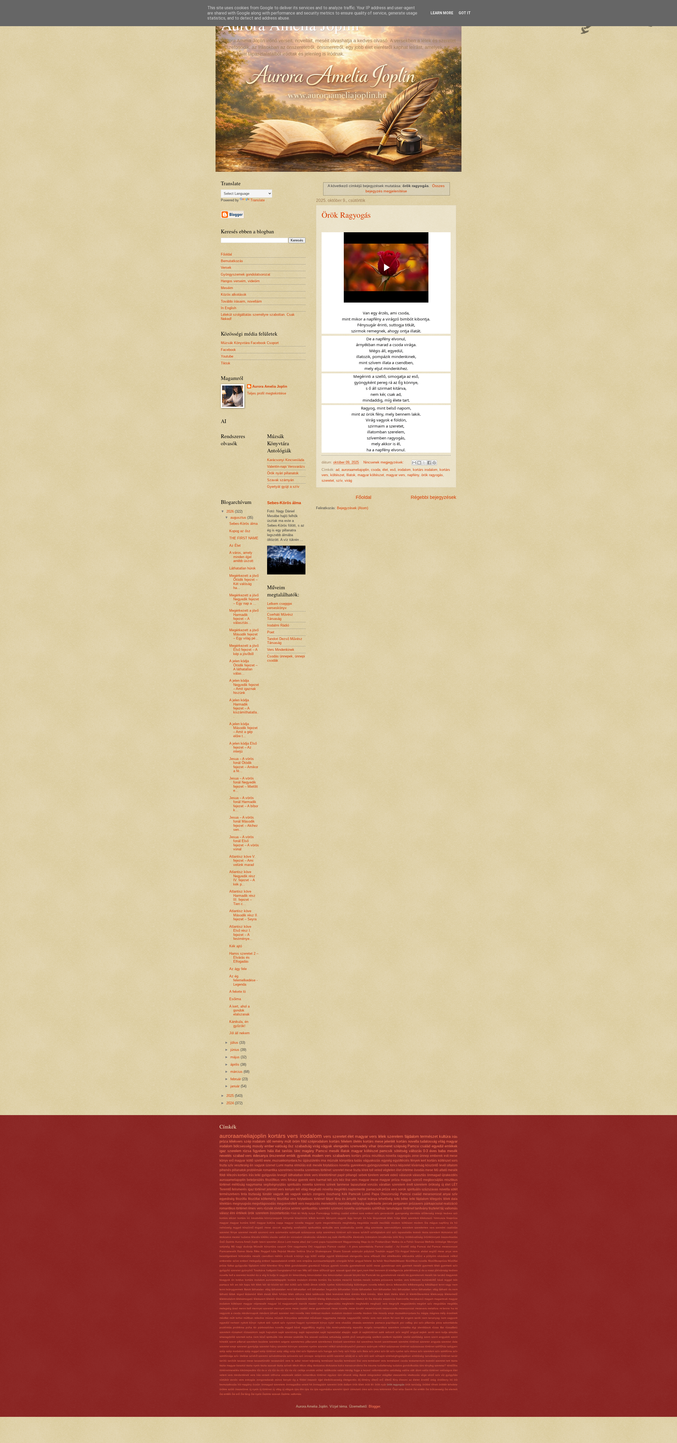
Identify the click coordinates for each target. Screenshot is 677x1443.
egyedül (437, 1146)
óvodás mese (423, 1170)
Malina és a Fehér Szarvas (408, 1241)
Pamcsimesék (227, 1251)
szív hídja (350, 1351)
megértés (340, 1189)
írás (455, 1137)
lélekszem (260, 1298)
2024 (230, 1103)
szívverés (292, 1355)
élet (385, 470)
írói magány (244, 1384)
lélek (382, 1136)
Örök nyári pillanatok (283, 473)
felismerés (239, 1189)
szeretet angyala (430, 1341)
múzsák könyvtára (340, 1160)
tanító (223, 1360)
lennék (321, 1218)
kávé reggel (444, 1279)
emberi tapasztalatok (274, 1260)
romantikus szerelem (386, 1327)
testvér (417, 1232)
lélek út (403, 1294)
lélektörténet (327, 1175)
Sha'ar (310, 1251)
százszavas (308, 1232)
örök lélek (358, 1384)
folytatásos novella (336, 1165)
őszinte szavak (271, 1394)
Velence (415, 1251)
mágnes (434, 1313)
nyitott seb (264, 1322)
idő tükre (313, 1270)
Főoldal (363, 497)
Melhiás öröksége (435, 1241)
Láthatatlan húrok (242, 568)
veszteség (241, 1165)
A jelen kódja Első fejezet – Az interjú (243, 747)
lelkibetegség (416, 1284)
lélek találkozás (315, 1294)
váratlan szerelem (392, 1184)
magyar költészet (371, 475)
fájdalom (412, 1136)
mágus (433, 1222)
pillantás (430, 1322)
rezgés (368, 1327)
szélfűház (379, 1208)
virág (348, 480)
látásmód (250, 1294)
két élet (284, 1284)
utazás (273, 1237)
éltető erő (377, 1379)
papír (341, 1175)
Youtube (227, 356)
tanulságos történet (400, 1208)
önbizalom (371, 1237)
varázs (307, 1194)
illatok (345, 1151)
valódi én (284, 1237)
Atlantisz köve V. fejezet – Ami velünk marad (242, 861)
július (234, 1043)
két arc (234, 1284)
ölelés (357, 1141)
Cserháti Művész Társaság (280, 616)
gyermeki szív (449, 1265)
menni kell (245, 1308)
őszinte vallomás (291, 1394)
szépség (400, 1146)
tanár (454, 1355)
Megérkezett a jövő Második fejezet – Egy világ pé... (244, 634)
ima (323, 1160)
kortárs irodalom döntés (302, 1279)
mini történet (313, 1313)
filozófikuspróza (437, 1260)
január (235, 1086)
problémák (254, 1170)
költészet (337, 475)
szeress (319, 1184)
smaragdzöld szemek (232, 1336)
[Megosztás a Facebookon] (429, 462)
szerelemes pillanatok (304, 1341)
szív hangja (325, 1351)
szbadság (335, 1336)
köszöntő (431, 1165)
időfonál (324, 1270)
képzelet (404, 1165)
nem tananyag (431, 1317)
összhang (333, 1194)
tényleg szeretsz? (435, 1365)
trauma (372, 1365)
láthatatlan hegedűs (324, 1289)
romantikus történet (233, 1208)
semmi (295, 1208)
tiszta (454, 1360)
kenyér (290, 1189)
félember (272, 1265)
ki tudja (271, 1275)
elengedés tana (359, 1256)
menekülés (329, 1203)
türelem (373, 1175)
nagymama (254, 1184)
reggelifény (308, 1327)
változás (415, 1151)
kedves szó (450, 1213)
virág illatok (359, 1375)
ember (269, 1146)
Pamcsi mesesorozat (445, 1246)
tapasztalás (405, 1232)
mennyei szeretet (262, 1308)
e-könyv (299, 1256)
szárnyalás (363, 1208)
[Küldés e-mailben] (414, 462)
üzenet (270, 1165)
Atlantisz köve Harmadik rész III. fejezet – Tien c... (242, 897)
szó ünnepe (306, 1355)
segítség (287, 1227)
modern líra (421, 1222)
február (236, 1079)
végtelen (389, 1170)
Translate (257, 200)
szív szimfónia (443, 1351)
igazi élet (350, 1270)
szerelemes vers (424, 1227)
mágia (424, 1313)
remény (277, 1141)
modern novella (352, 1313)
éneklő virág (428, 1379)
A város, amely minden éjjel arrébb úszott (241, 557)
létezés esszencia (384, 1298)
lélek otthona (296, 1294)
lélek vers (311, 1175)
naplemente (356, 1189)
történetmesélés (229, 1370)
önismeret (384, 1146)
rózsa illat (438, 1327)
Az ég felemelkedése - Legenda (243, 980)
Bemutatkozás (232, 261)
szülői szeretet (335, 1355)
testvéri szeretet (435, 1360)
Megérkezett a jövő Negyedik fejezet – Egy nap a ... (244, 599)
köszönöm (301, 1218)
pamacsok (373, 1189)
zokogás (250, 1379)
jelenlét (389, 1141)
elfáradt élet (378, 1256)
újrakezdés (450, 1175)
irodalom (404, 470)
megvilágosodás (264, 1203)
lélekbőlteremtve (419, 1294)
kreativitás (257, 1218)
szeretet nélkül (327, 1346)
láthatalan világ (261, 1289)
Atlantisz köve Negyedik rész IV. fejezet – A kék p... (242, 878)
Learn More (442, 13)
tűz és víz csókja (295, 1370)
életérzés (358, 1237)
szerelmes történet (318, 1170)
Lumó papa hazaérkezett (327, 1241)
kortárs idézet (227, 1218)
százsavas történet (397, 1346)
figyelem (259, 1151)
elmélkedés (394, 1256)
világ (441, 1141)
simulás (453, 1332)
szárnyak (294, 1232)
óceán (256, 1384)
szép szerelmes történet (331, 1232)
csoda (375, 470)
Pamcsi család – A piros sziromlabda (350, 1246)
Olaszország (390, 1194)
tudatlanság (384, 1365)
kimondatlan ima (317, 1275)
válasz (224, 1213)
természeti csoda (397, 1360)
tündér (267, 1194)
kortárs (334, 1141)
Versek (226, 268)
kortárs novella (407, 1141)
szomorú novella (343, 1208)
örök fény (398, 1237)
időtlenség (427, 1213)
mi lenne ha (447, 1308)
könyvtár (288, 1218)
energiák (341, 1260)
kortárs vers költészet (407, 1279)
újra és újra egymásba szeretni (323, 1389)
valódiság (395, 1370)
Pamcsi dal (424, 1246)
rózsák (268, 1208)
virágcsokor (374, 1375)
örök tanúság (413, 1384)
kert (423, 1160)
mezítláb (384, 1222)
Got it (465, 13)
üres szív (367, 1389)
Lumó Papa (370, 1194)
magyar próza (389, 1179)
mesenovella (390, 1308)
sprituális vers (330, 1227)
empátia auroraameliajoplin (319, 1260)
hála (270, 1151)
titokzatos (319, 1365)
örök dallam (344, 1384)
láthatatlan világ (428, 1289)
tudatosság (428, 1141)
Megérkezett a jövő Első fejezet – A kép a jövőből (244, 650)
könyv (223, 1160)
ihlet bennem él (378, 1270)
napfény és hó (448, 1222)
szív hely (338, 1351)
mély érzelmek (449, 1313)
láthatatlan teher (407, 1289)
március (237, 1072)
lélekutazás (333, 1298)
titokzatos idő (449, 1232)
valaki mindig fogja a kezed (353, 1370)
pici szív (419, 1322)
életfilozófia (345, 1237)
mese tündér (356, 1308)
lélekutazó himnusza (432, 1218)
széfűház (440, 1346)
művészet (316, 1317)
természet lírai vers (355, 1360)
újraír (346, 1389)
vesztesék (287, 1375)
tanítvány (421, 1208)
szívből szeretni (258, 1355)
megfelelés (362, 1303)
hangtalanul (284, 1270)
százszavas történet (422, 1346)
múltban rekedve (254, 1317)
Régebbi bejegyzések (433, 497)
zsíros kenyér (283, 1379)
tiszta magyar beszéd (232, 1365)
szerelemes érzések (330, 1341)
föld (304, 1141)
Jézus (280, 1241)
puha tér (251, 1327)
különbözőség (344, 1284)
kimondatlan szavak (340, 1275)
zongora (319, 1194)
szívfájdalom (377, 1232)
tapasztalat (358, 1184)
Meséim (227, 288)
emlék (291, 1156)
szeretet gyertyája (248, 1346)
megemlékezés (332, 1222)
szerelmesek (389, 1341)
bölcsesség (242, 1146)
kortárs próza (360, 1155)
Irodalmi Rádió (278, 625)
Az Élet (235, 545)
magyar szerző (411, 1179)
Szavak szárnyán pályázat (358, 1251)
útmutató (355, 1389)
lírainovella (402, 1298)
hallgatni (271, 1270)
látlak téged (236, 1294)
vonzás (372, 1184)
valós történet (430, 1370)
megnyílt (394, 1303)
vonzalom (296, 1237)
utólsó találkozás (326, 1370)
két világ (302, 1189)
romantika (270, 1170)
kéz (341, 1179)
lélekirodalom (227, 1298)
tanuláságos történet (437, 1355)
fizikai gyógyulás (237, 1265)
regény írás (323, 1327)
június (235, 1050)
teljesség (314, 1360)
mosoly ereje (386, 1313)
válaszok (405, 1175)
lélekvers (236, 1141)
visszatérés (399, 1375)
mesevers (421, 1308)
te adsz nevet (300, 1360)
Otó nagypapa (317, 1246)
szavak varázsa (318, 1336)
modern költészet (402, 1222)
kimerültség (300, 1275)
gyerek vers (306, 1179)
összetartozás (280, 1213)
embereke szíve (229, 1260)
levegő (282, 1175)
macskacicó (417, 1298)
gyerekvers (359, 1165)
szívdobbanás (277, 1355)
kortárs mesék (362, 1279)
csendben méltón (272, 1256)
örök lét (369, 1384)
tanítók (232, 1360)
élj (359, 1379)
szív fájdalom (309, 1351)
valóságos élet (449, 1370)
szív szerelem (426, 1351)
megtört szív (424, 1303)
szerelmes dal (351, 1341)
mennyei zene (282, 1308)
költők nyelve (327, 1284)
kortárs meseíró (342, 1279)
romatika (405, 1327)
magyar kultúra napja (270, 1222)
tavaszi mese (245, 1360)
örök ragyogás (432, 475)
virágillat (387, 1375)
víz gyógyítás (449, 1375)
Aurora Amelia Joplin (269, 386)
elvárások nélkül (447, 1256)
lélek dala (450, 1198)
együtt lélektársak (338, 1256)
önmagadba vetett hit (299, 1384)
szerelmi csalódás (447, 1227)
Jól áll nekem (239, 1033)
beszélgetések (228, 1256)
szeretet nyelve (308, 1346)
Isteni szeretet (267, 1241)
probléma (238, 1327)
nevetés (225, 1156)
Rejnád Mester (286, 1251)
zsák (334, 1237)
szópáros (320, 1355)
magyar (223, 1222)
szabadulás (347, 1227)
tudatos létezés (250, 1237)
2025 (230, 1096)
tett (448, 1360)
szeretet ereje (227, 1346)
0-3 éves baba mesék (440, 1151)
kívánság (417, 1165)
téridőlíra (452, 1365)
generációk (387, 1213)
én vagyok (257, 1165)
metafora (433, 1308)
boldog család (340, 1213)
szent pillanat (237, 1341)
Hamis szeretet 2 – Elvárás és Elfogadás (243, 958)
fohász (292, 1179)
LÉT (455, 1184)
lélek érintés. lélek (372, 1294)
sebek (362, 1175)
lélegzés (436, 1198)
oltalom (452, 1165)
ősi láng (245, 1394)
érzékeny (443, 1379)
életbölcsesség (333, 1379)
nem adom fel (385, 1317)
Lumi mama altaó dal (297, 1241)
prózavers (416, 1203)
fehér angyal (355, 1260)
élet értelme (404, 1170)
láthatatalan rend (281, 1289)
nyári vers (334, 1322)
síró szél (369, 1355)
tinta (244, 1194)
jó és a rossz (426, 1270)
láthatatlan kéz (387, 1289)
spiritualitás (309, 1208)
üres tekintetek (382, 1389)
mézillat (223, 1317)
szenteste (377, 1227)
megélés (452, 1303)
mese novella (339, 1308)
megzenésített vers (290, 1203)
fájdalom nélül (257, 1265)
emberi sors (357, 1213)
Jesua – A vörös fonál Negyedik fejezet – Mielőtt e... (243, 784)
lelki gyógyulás (265, 1175)
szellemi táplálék (392, 1336)
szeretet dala (449, 1341)
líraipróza (452, 1218)
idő (269, 1141)
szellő (258, 1160)
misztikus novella (384, 1155)
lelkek (312, 1218)
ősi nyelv (256, 1394)
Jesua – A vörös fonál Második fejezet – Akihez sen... (243, 823)
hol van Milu (300, 1270)
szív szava (353, 1232)
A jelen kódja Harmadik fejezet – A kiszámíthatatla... (244, 708)
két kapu (244, 1284)
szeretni (324, 1208)
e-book (288, 1256)
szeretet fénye (228, 1232)
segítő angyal (409, 1332)
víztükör (224, 1379)
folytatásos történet (310, 1198)
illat (277, 1151)
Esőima (235, 999)
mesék (374, 1222)
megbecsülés (332, 1303)
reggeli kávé (292, 1327)
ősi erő (236, 1394)
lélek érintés (352, 1294)
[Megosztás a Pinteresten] (434, 462)
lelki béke (401, 1198)
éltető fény (391, 1379)
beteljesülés (255, 1179)
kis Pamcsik (369, 1275)
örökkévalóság (414, 1237)
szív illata (362, 1351)
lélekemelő (451, 1294)
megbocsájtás (433, 1179)
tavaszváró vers (280, 1360)
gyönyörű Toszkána (253, 1270)
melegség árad (228, 1308)
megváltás (439, 1303)
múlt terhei (236, 1317)
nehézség (225, 1227)
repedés (358, 1327)
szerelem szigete (279, 1341)
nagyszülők (354, 1317)
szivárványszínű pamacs (351, 1346)
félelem (346, 1141)
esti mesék (314, 1165)
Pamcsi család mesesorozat (420, 1194)
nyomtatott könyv (316, 1322)
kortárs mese (373, 1141)
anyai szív (450, 1194)
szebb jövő (349, 1336)
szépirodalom (318, 1141)
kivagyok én (227, 1279)
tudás (358, 1160)
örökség (434, 1184)
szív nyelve (397, 1351)
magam (428, 1298)
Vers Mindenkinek (280, 650)
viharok (347, 1375)
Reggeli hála (268, 1251)
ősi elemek (451, 1389)
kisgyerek (452, 1275)
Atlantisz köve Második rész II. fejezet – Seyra (243, 915)
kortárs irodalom (425, 470)
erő (231, 1160)
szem (427, 1336)
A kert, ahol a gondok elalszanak (239, 1010)
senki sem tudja (437, 1332)
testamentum (417, 1360)
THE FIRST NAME (243, 538)
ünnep (424, 1155)
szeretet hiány (268, 1346)
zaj (329, 1237)
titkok (295, 1365)
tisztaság (254, 1194)
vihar (372, 1146)
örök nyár (380, 1384)
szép (222, 1351)
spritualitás (314, 1227)
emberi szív (372, 1213)
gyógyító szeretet (230, 1270)
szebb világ (363, 1227)
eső (393, 470)
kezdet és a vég (256, 1275)
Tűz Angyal (402, 1251)
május (235, 1057)
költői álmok (310, 1284)
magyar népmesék (254, 1303)
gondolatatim (299, 1265)
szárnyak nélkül (376, 1346)
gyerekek (304, 1156)
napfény (413, 475)
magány (308, 1151)
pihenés (225, 1170)
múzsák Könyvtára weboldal (291, 1317)
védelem (322, 1237)
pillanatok (239, 1170)
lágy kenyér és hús (359, 1218)
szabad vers (242, 1156)
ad (337, 470)
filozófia (241, 1198)
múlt (288, 1141)
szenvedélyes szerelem (398, 1227)
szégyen (452, 1346)
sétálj (348, 1355)
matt (320, 1303)
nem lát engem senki (408, 1317)
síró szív (391, 1232)
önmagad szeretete (273, 1384)
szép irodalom (254, 1141)
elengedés (341, 1146)
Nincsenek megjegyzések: (384, 462)
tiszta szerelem (431, 1232)
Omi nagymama (297, 1246)
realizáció (450, 1203)
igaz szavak (337, 1270)
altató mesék (448, 1170)
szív (339, 480)
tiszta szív (226, 1165)
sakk (381, 1332)
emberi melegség (250, 1260)
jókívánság (441, 1270)
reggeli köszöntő (243, 1227)
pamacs (380, 1322)
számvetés (281, 1232)
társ (421, 1365)
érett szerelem (416, 1184)
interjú (438, 1213)
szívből (365, 1232)
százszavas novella (436, 1189)
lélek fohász (279, 1294)
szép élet (295, 1351)
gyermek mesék (411, 1265)
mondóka (344, 1203)
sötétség (400, 1151)
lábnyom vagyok (336, 1218)
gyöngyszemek (378, 1165)
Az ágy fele (238, 969)
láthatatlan (295, 1175)
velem (223, 1375)
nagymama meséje (334, 1317)
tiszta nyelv (253, 1365)
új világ (277, 1389)
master (312, 1303)
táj (442, 1208)
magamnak (441, 1298)
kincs (393, 1165)
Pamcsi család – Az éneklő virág (395, 1246)
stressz (288, 1336)
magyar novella (294, 1222)
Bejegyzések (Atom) (352, 508)
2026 (230, 511)
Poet (270, 632)
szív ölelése (241, 1355)
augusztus (238, 517)
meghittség (349, 1222)
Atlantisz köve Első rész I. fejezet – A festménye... (241, 933)
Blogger (374, 1406)
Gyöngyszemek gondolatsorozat (245, 274)
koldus (240, 1279)
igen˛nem (362, 1270)
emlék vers (294, 1260)
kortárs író (243, 1218)
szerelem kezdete (257, 1341)
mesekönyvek (373, 1308)
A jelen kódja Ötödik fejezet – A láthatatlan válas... (243, 667)
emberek (436, 1155)
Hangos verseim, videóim (240, 281)
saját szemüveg (288, 1332)
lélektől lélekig (316, 1298)
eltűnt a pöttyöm (425, 1256)
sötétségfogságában (398, 1355)
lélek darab (264, 1294)
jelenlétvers (411, 1270)
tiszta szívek (284, 1365)
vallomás (451, 1208)
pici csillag (406, 1322)
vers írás (255, 1375)
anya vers (451, 1251)
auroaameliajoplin (232, 1179)
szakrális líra (300, 1336)
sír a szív (357, 1355)
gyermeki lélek (431, 1265)
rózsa (247, 1151)
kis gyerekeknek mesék (391, 1275)
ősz (291, 1146)
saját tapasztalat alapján (335, 1332)
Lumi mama (284, 1165)
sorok (402, 1189)
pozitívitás (225, 1327)
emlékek (451, 1146)
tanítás (287, 1151)
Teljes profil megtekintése (266, 393)
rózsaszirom (251, 1332)
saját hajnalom (268, 1332)
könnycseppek (273, 1218)
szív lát (385, 1351)
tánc (297, 1151)
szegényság (363, 1336)
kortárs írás (246, 1175)
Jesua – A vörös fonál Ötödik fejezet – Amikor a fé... (243, 765)
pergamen (400, 1203)
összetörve (241, 1389)
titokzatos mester (229, 1237)
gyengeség (402, 1213)
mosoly (257, 1146)
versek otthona (271, 1375)
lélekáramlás (347, 1298)
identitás (415, 1213)
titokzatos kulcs (335, 1365)
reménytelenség (341, 1327)
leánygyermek (234, 1289)
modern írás (370, 1313)
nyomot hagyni (295, 1322)
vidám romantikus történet (310, 1375)
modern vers (321, 1156)
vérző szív (434, 1375)
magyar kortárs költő (242, 1222)
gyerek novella (340, 1265)
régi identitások (421, 1327)
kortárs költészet (439, 1160)
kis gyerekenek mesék (419, 1275)
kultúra (445, 1136)
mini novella (297, 1313)
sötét (454, 1189)
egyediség (227, 1198)
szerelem (395, 1136)
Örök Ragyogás (346, 214)
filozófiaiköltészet (394, 1260)
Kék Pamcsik (351, 1194)
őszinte (230, 1241)
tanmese (343, 1184)
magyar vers (395, 475)
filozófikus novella (416, 1260)
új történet (265, 1389)
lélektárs (225, 1203)
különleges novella (365, 1284)
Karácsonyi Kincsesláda (285, 460)
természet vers (377, 1360)
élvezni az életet (409, 1379)
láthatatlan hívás (348, 1289)
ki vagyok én (284, 1275)
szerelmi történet (409, 1341)
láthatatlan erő (302, 1289)
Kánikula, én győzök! (238, 1024)
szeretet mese (342, 1170)
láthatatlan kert (368, 1289)
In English (228, 308)
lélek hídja (393, 1218)
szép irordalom (235, 1351)
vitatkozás (414, 1375)
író (451, 1379)
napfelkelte (373, 1203)
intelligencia (396, 1270)
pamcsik (385, 1151)
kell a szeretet (237, 1275)
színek (331, 1184)
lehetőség (385, 1198)
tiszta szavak (268, 1365)
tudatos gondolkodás (406, 1365)
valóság (281, 1146)
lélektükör (301, 1298)
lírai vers (351, 1179)
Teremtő (225, 1189)
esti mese (451, 1155)
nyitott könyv (248, 1322)
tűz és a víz (264, 1370)
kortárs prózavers (382, 1279)
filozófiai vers (286, 1198)
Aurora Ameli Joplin (246, 1241)
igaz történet (257, 1189)
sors (454, 1160)
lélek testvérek (335, 1294)
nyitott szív (278, 1322)
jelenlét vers (275, 1189)
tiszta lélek (360, 1170)
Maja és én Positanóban (376, 1241)
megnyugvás (242, 1203)
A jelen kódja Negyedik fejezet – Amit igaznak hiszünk (244, 687)
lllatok (350, 475)
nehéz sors (369, 1317)
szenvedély (359, 1146)
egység (386, 1160)
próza (223, 1141)
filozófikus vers (276, 1179)
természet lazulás (332, 1360)
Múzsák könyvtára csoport (270, 1246)
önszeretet (277, 1156)
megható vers (378, 1303)
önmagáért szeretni (324, 1384)
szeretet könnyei (287, 1346)
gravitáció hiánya (318, 1265)
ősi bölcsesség (434, 1389)
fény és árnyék (345, 1198)
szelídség (417, 1336)
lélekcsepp (437, 1294)
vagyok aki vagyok (287, 1194)
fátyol (329, 1198)
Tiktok (225, 363)
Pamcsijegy (323, 1213)
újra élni (299, 1389)
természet (429, 1136)
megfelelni (348, 1303)
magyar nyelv (313, 1222)
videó (394, 1175)
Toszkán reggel (384, 1251)
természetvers (229, 1194)
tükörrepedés (248, 1370)
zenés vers (237, 1379)
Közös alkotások (233, 294)
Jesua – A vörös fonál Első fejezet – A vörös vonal (244, 843)
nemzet (234, 1322)
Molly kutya (308, 1213)
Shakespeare (323, 1251)
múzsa (269, 1317)
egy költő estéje (315, 1256)
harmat (321, 1179)
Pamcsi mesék (327, 1151)
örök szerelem (258, 1213)
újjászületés (311, 1160)
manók (303, 1303)
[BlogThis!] (419, 462)
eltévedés (408, 1256)
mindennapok (250, 1313)
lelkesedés (400, 1284)
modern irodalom (331, 1313)
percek (387, 1203)
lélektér (270, 1298)
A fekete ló (237, 992)
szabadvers (341, 1156)
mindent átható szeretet (274, 1313)
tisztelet (434, 1208)
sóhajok (380, 1355)
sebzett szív (392, 1332)
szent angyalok (440, 1336)
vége (424, 1375)
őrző (222, 1241)
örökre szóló (226, 1389)
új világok (288, 1389)
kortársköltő (429, 1279)
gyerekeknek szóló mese (365, 1265)
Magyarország (351, 1241)
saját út (356, 1332)
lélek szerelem (410, 1218)
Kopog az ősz (239, 531)
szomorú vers (266, 1232)
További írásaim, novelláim (241, 301)
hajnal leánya (367, 1198)
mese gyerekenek (319, 1308)
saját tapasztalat (309, 1332)
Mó (436, 1170)
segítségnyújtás (274, 1184)
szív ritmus (410, 1351)
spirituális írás (274, 1336)
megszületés (408, 1303)
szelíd (406, 1336)
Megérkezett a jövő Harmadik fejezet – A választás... (244, 617)
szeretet (328, 480)
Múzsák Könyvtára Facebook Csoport (250, 343)
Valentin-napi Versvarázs (286, 466)
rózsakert (237, 1332)
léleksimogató (244, 1298)
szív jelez (374, 1351)
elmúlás (300, 1165)
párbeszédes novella (271, 1327)
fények (415, 1160)
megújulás (312, 1203)
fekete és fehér (373, 1260)
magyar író (274, 1303)
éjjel (320, 1379)
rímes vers (255, 1208)
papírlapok (392, 1322)
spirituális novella (300, 1184)
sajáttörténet (370, 1332)
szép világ (283, 1351)
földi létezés (228, 1175)
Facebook (228, 350)
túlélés (265, 1237)
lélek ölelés (391, 1294)
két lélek (256, 1284)
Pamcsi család (419, 1146)
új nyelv (254, 1389)
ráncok (276, 1227)
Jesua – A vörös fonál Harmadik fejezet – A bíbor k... (243, 804)
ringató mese (263, 1227)
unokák (310, 1370)
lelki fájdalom (419, 1198)
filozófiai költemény (262, 1198)
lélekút (360, 1298)
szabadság (303, 1146)
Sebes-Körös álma (243, 524)
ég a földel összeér (304, 1379)
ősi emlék (419, 1389)
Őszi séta (398, 1389)
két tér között (271, 1284)
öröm (296, 1141)
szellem (376, 1336)
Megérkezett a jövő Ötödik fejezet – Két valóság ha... (244, 582)
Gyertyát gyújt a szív (283, 487)
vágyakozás (371, 1160)
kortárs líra (325, 1279)
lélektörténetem (285, 1298)
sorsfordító (300, 1227)
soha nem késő (255, 1336)
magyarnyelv (290, 1303)
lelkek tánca (385, 1284)
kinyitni (357, 1275)
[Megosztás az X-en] (424, 462)
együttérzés (401, 1160)
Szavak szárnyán (280, 480)
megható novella (321, 1189)
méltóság (238, 1184)
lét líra (368, 1298)
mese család (300, 1308)
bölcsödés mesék (249, 1256)
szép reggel (252, 1351)
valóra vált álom (411, 1370)
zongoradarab (265, 1379)
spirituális (414, 1189)
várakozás (309, 1237)
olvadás (346, 1322)
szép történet (268, 1351)
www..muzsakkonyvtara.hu (283, 1160)
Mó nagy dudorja (242, 1246)
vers (327, 1136)
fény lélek (284, 1265)
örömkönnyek (432, 1237)
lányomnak (379, 1218)
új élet (446, 1184)
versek (384, 1175)
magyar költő (244, 1160)
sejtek (423, 1332)
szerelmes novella (291, 1170)
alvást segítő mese (432, 1251)
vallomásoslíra (380, 1370)
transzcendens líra (356, 1365)
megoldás (363, 1222)
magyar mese (368, 1179)
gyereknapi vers (391, 1265)
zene (415, 1155)
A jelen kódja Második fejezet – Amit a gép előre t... (243, 730)
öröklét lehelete (448, 1384)
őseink (409, 1389)
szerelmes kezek (371, 1341)
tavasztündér (262, 1360)
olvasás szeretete (363, 1322)
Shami (337, 1251)
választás (419, 1175)
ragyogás (404, 1155)
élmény (366, 1379)
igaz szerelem (230, 1151)
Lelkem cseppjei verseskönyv (279, 606)
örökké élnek (430, 1384)
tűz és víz (278, 1370)
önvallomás (385, 1237)
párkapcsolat (433, 1203)
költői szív (296, 1284)
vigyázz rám (334, 1375)
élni (232, 1213)
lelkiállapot (431, 1284)
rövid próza (282, 1208)
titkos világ (306, 1365)
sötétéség (418, 1355)
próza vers (389, 1189)
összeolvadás (449, 1237)
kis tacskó (439, 1275)
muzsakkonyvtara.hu (407, 1313)
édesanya (260, 1156)
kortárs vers (283, 1136)
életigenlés (349, 1379)
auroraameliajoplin (355, 470)
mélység (358, 1203)
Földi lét (295, 1213)
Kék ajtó (235, 946)
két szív (332, 1179)
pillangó (351, 1175)
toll (371, 1170)
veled (378, 1170)
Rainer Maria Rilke (248, 1251)
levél (442, 1165)
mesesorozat (406, 1308)
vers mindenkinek (238, 1375)
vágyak (326, 1146)
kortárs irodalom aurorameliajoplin (265, 1279)
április (235, 1064)
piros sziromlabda (447, 1322)
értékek (241, 1213)
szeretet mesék (247, 1232)
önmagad (434, 1175)
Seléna (300, 1251)
